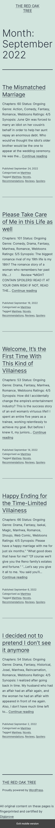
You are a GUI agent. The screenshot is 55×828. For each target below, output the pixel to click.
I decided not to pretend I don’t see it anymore (26, 642)
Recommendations (13, 180)
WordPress (36, 790)
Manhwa (16, 176)
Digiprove (7, 816)
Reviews (30, 180)
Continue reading (34, 156)
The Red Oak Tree (19, 782)
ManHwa (26, 172)
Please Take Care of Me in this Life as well (27, 221)
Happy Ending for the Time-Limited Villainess (24, 503)
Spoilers (40, 180)
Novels (27, 176)
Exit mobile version (27, 823)
